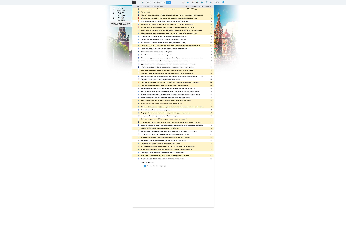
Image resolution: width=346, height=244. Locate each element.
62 (211, 54)
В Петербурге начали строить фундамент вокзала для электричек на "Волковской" (168, 146)
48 (211, 70)
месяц (168, 2)
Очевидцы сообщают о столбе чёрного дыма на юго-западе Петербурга (164, 21)
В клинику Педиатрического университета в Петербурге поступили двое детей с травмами (170, 94)
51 (211, 67)
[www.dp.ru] (138, 18)
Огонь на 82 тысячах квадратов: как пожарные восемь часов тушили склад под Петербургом (171, 30)
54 (211, 61)
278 (211, 15)
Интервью (160, 6)
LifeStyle (138, 6)
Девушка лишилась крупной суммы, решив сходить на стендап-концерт (164, 85)
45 (211, 76)
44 (211, 79)
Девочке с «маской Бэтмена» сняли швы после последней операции (163, 39)
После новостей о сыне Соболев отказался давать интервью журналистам (165, 97)
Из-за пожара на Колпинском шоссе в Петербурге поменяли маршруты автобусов (168, 27)
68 (211, 51)
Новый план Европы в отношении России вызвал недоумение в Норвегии (165, 156)
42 (211, 91)
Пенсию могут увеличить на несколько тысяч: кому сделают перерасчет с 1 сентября (169, 131)
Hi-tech (144, 6)
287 (211, 12)
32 (211, 134)
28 (211, 155)
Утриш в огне (145, 12)
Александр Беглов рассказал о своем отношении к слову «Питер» (162, 152)
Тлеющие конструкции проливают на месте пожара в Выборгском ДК (164, 36)
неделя (163, 2)
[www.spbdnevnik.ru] (138, 15)
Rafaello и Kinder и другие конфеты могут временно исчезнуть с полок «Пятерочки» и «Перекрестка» (173, 107)
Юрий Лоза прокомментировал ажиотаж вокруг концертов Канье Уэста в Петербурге (169, 33)
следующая (163, 166)
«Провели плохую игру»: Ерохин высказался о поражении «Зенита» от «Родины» (167, 67)
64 (157, 166)
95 (211, 39)
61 (211, 58)
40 (211, 103)
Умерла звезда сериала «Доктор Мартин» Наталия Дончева (160, 79)
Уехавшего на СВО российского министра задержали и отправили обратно (165, 134)
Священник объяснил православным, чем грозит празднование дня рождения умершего (170, 91)
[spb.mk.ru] (138, 30)
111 (211, 30)
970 (211, 9)
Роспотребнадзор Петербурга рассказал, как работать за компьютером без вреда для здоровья (172, 125)
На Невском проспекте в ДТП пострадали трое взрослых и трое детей (164, 119)
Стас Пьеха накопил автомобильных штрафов (156, 55)
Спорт (148, 6)
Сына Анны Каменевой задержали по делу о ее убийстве (159, 128)
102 (211, 33)
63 (153, 166)
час (154, 2)
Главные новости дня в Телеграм (120, 23)
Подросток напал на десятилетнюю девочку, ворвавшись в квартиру (163, 140)
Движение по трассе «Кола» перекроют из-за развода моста (160, 143)
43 (211, 88)
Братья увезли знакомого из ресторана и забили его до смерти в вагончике (165, 137)
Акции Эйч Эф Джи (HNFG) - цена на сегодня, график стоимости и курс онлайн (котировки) (170, 45)
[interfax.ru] (138, 46)
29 (211, 149)
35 (211, 122)
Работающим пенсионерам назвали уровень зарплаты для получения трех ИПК (167, 70)
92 (211, 42)
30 (211, 146)
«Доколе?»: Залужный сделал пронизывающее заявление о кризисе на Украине (167, 73)
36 (211, 119)
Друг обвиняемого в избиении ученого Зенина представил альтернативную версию (168, 64)
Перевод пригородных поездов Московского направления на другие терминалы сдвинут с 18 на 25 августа (176, 76)
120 (211, 27)
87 (211, 48)
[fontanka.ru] (138, 21)
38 (211, 109)
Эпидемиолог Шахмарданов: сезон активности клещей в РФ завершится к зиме (167, 24)
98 (211, 36)
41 (211, 94)
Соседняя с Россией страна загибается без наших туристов (160, 116)
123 (211, 24)
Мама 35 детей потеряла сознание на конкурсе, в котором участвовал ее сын (166, 149)
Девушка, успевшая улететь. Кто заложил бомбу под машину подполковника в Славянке (170, 82)
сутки (158, 2)
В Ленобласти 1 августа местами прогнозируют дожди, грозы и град (163, 42)
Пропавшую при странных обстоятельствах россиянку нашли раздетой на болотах (168, 88)
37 (211, 116)
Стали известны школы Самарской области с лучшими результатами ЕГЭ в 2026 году (169, 9)
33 (211, 128)
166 (211, 18)
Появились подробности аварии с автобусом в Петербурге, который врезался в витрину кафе (171, 58)
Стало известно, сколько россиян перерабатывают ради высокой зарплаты (166, 101)
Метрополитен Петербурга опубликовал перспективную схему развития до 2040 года (169, 18)
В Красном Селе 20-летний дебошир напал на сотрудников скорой (163, 159)
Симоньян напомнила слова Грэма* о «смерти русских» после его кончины (165, 61)
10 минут (149, 2)
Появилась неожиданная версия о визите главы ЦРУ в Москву (161, 104)
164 (211, 21)
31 (211, 140)
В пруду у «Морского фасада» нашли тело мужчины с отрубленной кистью (165, 113)
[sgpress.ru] (138, 9)
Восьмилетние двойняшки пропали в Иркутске (156, 52)
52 (211, 64)
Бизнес (154, 6)
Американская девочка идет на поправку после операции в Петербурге (164, 49)
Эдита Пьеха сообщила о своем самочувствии (156, 110)
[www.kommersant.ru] (138, 12)
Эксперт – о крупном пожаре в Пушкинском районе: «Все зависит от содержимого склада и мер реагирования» (177, 15)
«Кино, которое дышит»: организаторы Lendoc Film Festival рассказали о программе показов (171, 122)
